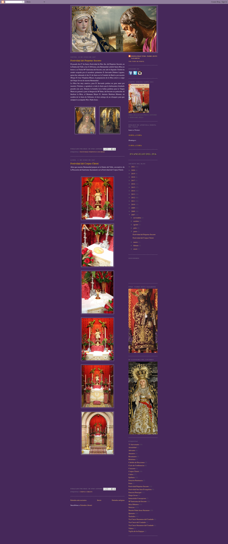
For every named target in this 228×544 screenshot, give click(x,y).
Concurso (132, 468)
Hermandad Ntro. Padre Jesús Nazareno (144, 57)
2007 (133, 214)
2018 (133, 177)
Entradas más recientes (78, 500)
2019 (133, 173)
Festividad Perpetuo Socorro (92, 152)
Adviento (132, 450)
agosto (136, 224)
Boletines (132, 459)
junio (135, 231)
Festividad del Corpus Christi (84, 163)
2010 (133, 204)
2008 (133, 211)
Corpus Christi (86, 492)
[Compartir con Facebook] (112, 149)
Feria (130, 483)
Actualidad (132, 447)
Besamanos (133, 456)
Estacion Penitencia (136, 480)
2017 (133, 180)
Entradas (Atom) (86, 505)
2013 (133, 194)
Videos (131, 528)
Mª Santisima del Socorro (138, 501)
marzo (135, 242)
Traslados (132, 516)
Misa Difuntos (134, 504)
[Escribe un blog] (107, 149)
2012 (133, 197)
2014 (133, 190)
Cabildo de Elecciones (137, 462)
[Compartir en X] (109, 149)
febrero (136, 245)
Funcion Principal (135, 492)
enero (135, 249)
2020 (133, 170)
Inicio (99, 500)
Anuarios (132, 453)
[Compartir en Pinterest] (114, 149)
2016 (133, 184)
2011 (133, 201)
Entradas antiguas (118, 500)
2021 (133, 167)
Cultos (131, 474)
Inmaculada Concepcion (137, 498)
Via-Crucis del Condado (137, 522)
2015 (133, 187)
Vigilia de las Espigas (136, 531)
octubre (136, 221)
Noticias (131, 507)
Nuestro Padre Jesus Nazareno (139, 510)
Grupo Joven (133, 495)
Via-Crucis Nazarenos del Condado (141, 519)
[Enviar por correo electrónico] (104, 149)
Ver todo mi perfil (136, 61)
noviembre (137, 217)
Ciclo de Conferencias (136, 465)
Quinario (132, 513)
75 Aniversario (134, 444)
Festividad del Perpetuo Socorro (85, 60)
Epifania (132, 477)
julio (135, 228)
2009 (133, 208)
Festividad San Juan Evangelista (140, 489)
